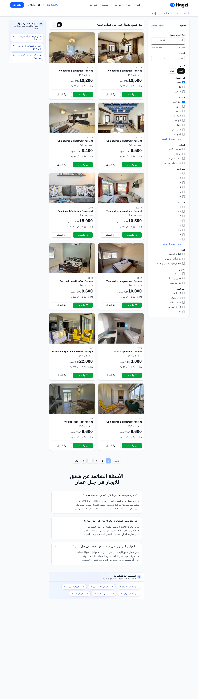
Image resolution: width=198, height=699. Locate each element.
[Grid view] (59, 24)
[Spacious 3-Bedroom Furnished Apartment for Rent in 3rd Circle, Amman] (72, 206)
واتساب (130, 94)
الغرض (182, 66)
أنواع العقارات (180, 78)
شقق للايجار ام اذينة (105, 593)
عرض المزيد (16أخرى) (171, 139)
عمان (176, 13)
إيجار (137, 5)
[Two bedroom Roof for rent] (72, 417)
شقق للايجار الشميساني (103, 586)
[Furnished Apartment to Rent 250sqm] (72, 346)
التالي (76, 461)
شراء (128, 5)
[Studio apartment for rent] (121, 346)
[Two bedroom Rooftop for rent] (72, 276)
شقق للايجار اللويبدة (130, 586)
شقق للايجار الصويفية (75, 586)
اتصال (109, 94)
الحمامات (181, 203)
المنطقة (182, 98)
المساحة (182, 53)
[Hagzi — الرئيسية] (179, 5)
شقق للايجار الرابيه (131, 593)
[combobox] (74, 24)
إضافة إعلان (17, 5)
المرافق (182, 145)
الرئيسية (185, 13)
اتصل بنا (94, 5)
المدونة (105, 5)
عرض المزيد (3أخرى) (172, 244)
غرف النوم (181, 169)
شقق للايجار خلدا (81, 593)
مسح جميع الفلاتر (157, 25)
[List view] (54, 24)
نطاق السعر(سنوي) (177, 35)
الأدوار (182, 250)
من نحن (117, 5)
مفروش (182, 270)
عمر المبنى (181, 289)
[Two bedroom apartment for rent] (121, 65)
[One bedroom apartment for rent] (121, 136)
